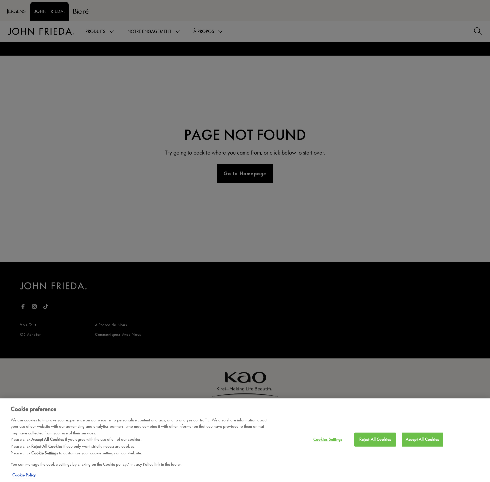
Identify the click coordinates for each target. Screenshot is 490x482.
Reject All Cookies (375, 439)
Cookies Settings (327, 439)
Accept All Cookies (422, 439)
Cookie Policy (24, 475)
